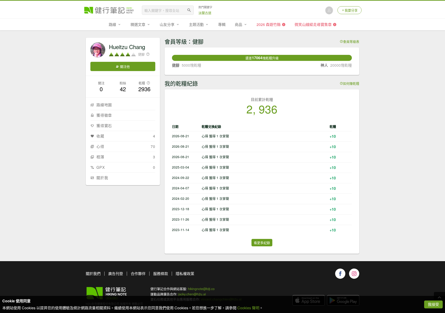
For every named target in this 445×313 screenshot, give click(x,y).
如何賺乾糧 (351, 83)
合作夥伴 (138, 273)
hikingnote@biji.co (201, 288)
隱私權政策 (185, 273)
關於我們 (93, 273)
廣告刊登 (115, 273)
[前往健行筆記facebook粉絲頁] (340, 274)
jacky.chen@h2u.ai (192, 294)
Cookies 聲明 (248, 307)
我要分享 (351, 10)
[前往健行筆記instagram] (354, 274)
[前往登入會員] (329, 10)
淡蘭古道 (204, 12)
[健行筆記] (108, 10)
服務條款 (160, 273)
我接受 (433, 304)
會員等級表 (351, 41)
